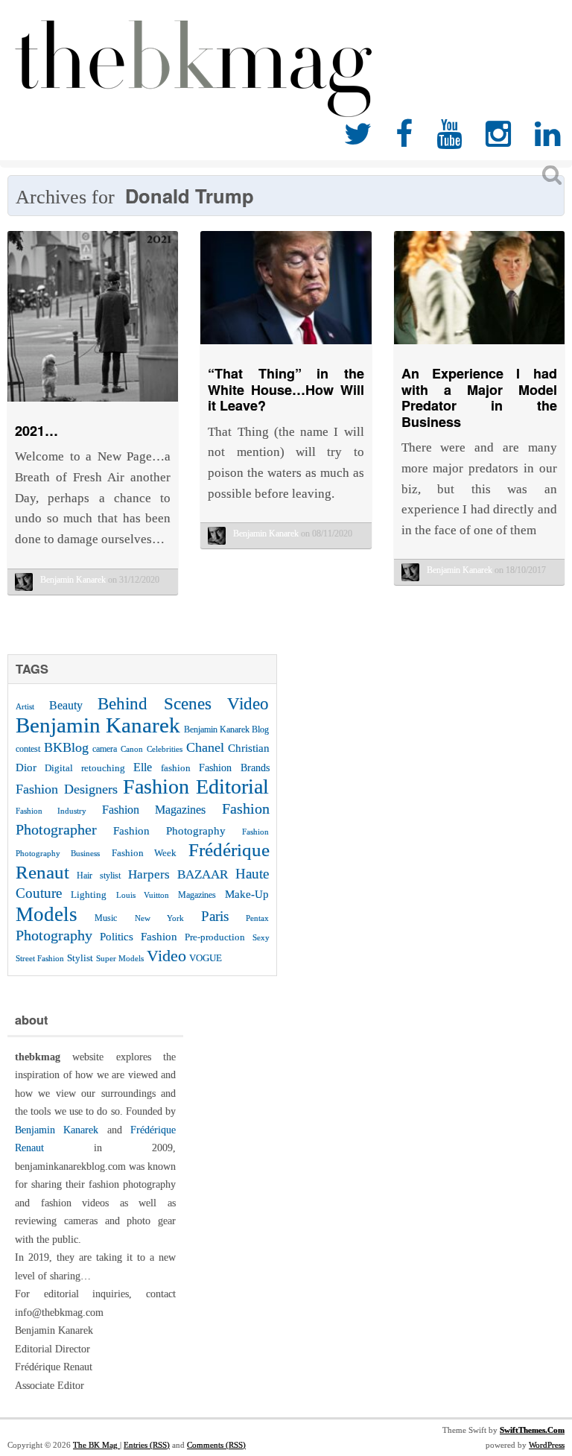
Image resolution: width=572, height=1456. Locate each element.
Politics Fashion (138, 936)
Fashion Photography (169, 831)
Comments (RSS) (216, 1444)
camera (104, 749)
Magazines (197, 895)
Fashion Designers (67, 789)
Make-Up (247, 893)
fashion (176, 767)
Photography (54, 935)
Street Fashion (40, 958)
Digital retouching (84, 767)
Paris (215, 916)
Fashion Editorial (196, 786)
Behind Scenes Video (184, 703)
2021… (36, 430)
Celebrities (164, 748)
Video (166, 955)
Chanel (205, 747)
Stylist (80, 958)
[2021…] (92, 405)
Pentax (257, 918)
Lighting (89, 894)
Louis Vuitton (142, 895)
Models (46, 914)
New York (159, 918)
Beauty (66, 705)
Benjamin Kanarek (98, 725)
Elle (142, 767)
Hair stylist (98, 875)
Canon (132, 749)
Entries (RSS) (147, 1444)
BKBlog (66, 747)
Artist (25, 706)
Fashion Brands (234, 767)
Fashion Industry (51, 810)
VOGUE (205, 957)
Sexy (261, 937)
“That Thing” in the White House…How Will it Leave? (285, 389)
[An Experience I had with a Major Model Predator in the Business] (479, 348)
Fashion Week (144, 852)
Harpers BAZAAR (178, 874)
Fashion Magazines (154, 810)
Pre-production (215, 937)
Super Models (120, 959)
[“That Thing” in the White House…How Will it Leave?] (285, 348)
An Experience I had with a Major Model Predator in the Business (479, 397)
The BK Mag (96, 1444)
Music (106, 918)
